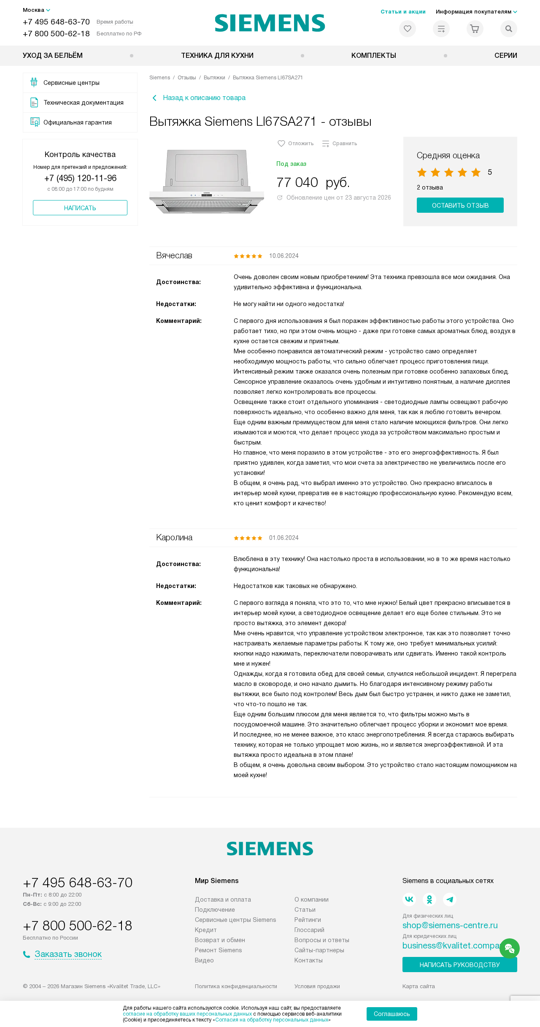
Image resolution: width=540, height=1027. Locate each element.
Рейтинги (307, 919)
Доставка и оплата (223, 899)
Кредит (206, 930)
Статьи (305, 909)
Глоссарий (309, 930)
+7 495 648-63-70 (56, 21)
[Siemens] (270, 22)
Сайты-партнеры (319, 950)
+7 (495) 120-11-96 (80, 178)
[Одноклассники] (429, 899)
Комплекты (373, 55)
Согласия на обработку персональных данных (271, 1020)
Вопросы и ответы (321, 940)
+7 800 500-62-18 (56, 33)
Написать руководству (460, 965)
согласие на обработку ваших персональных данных (187, 1014)
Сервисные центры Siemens (235, 919)
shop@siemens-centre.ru (450, 925)
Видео (204, 960)
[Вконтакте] (409, 899)
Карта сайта (418, 986)
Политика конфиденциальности (236, 986)
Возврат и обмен (220, 940)
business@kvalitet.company (455, 945)
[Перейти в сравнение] (441, 28)
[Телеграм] (449, 899)
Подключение (215, 909)
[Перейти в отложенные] (407, 28)
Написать (80, 208)
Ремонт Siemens (218, 950)
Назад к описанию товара (204, 97)
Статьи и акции (403, 11)
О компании (311, 899)
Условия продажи (317, 986)
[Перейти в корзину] (475, 28)
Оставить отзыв (460, 205)
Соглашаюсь (392, 1014)
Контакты (308, 960)
